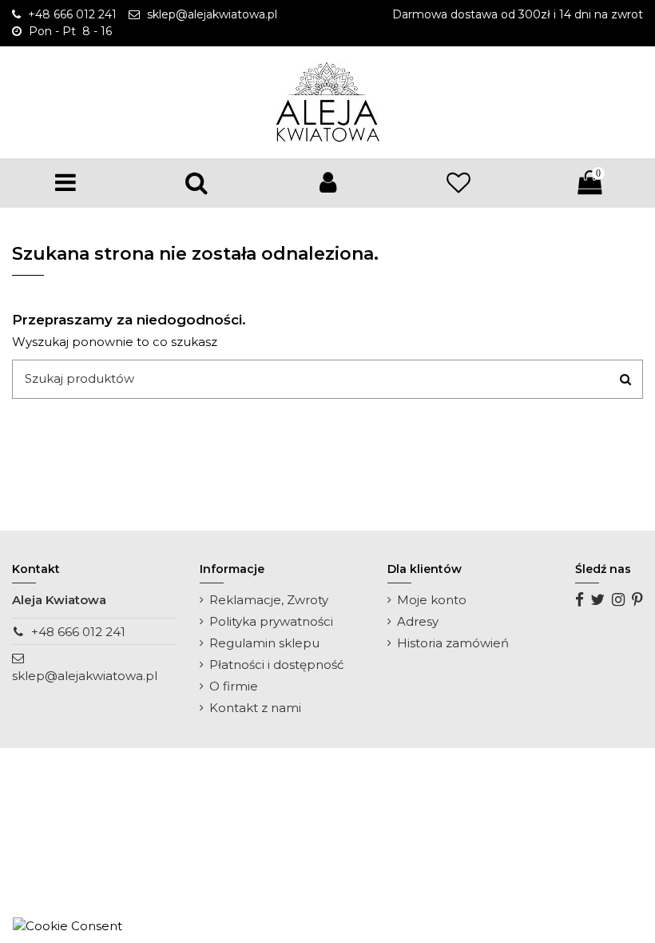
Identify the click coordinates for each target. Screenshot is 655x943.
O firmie (233, 686)
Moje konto (431, 599)
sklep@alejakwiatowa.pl (84, 675)
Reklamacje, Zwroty (268, 599)
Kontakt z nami (255, 707)
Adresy (418, 621)
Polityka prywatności (271, 621)
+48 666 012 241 (78, 631)
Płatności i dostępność (276, 664)
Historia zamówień (453, 643)
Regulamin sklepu (264, 643)
